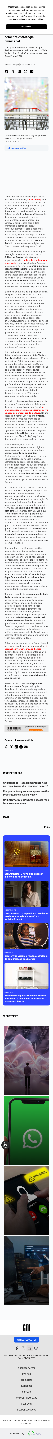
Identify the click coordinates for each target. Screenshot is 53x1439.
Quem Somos (26, 1386)
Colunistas (26, 1380)
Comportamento (10, 870)
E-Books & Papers (26, 1368)
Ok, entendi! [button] (26, 27)
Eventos (26, 1374)
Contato (26, 1392)
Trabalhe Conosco (26, 1409)
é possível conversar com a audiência (26, 647)
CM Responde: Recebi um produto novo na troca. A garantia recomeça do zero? (25, 784)
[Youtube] (36, 1348)
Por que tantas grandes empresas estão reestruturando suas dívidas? (26, 793)
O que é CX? (26, 1403)
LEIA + (46, 827)
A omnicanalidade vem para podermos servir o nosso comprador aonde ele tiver (26, 410)
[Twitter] (29, 1348)
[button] (7, 71)
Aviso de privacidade (26, 1398)
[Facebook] (17, 1348)
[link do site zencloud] (35, 1433)
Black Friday (35, 199)
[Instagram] (23, 1348)
